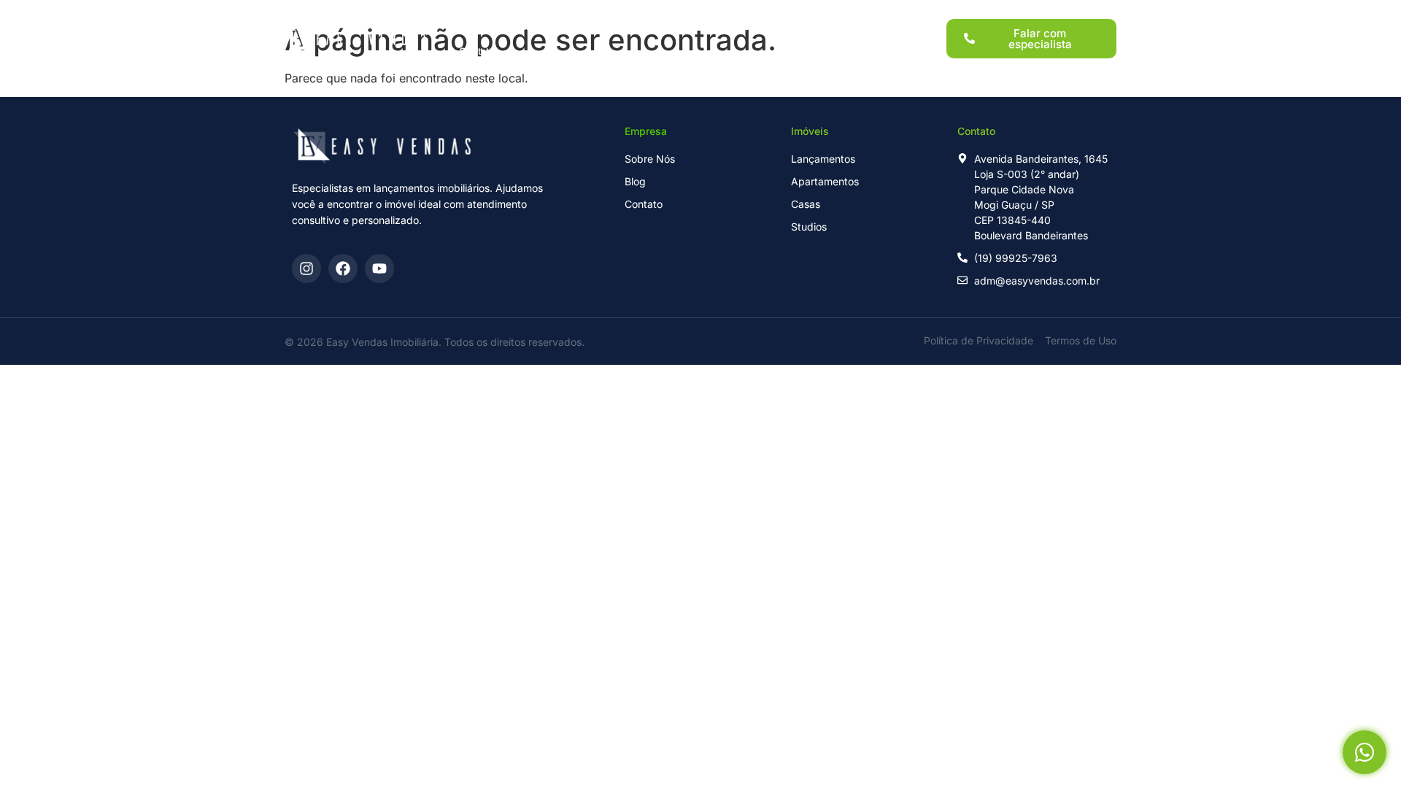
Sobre (792, 26)
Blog (845, 26)
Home (473, 26)
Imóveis (624, 26)
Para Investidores (710, 26)
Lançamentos (546, 26)
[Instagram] (306, 268)
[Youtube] (379, 268)
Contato (477, 51)
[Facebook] (343, 268)
